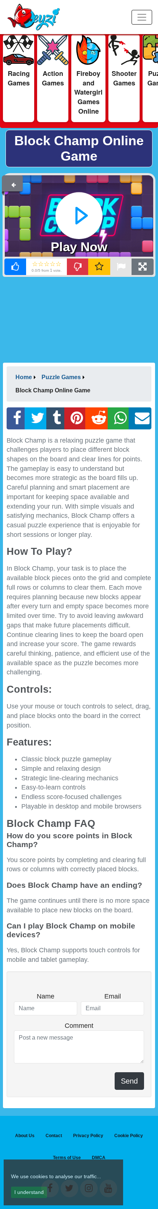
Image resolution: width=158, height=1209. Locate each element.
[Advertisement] (79, 319)
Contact (54, 1135)
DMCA (98, 1157)
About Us (25, 1135)
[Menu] (142, 17)
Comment (79, 1025)
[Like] (15, 267)
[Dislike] (78, 267)
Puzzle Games (61, 377)
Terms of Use (67, 1157)
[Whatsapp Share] (118, 418)
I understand (29, 1192)
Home (23, 377)
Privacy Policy (88, 1135)
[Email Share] (140, 418)
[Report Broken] (121, 267)
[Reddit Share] (96, 418)
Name (45, 996)
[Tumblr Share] (55, 418)
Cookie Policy (128, 1135)
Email (112, 996)
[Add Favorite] (99, 267)
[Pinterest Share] (75, 418)
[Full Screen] (143, 267)
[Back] (13, 183)
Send (129, 1081)
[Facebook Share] (16, 418)
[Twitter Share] (36, 418)
